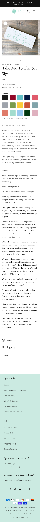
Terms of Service (10, 449)
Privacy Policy (9, 433)
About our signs (10, 396)
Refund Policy (9, 438)
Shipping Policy (10, 444)
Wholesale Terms (10, 428)
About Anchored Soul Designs (15, 390)
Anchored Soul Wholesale (19, 507)
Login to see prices (8, 84)
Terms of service (15, 514)
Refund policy (17, 510)
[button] (5, 11)
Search (6, 385)
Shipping (4, 87)
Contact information (21, 517)
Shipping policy (28, 514)
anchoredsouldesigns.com (22, 480)
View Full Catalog (11, 401)
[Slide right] (25, 60)
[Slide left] (15, 60)
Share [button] (6, 355)
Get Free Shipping (11, 406)
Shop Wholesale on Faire (13, 412)
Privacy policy (29, 510)
